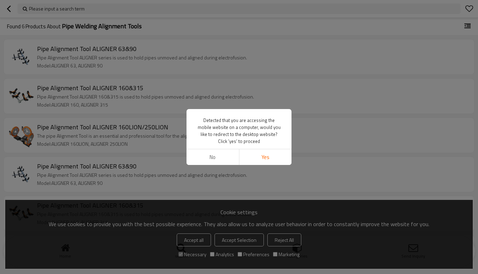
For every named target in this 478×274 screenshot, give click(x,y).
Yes (265, 157)
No (213, 157)
